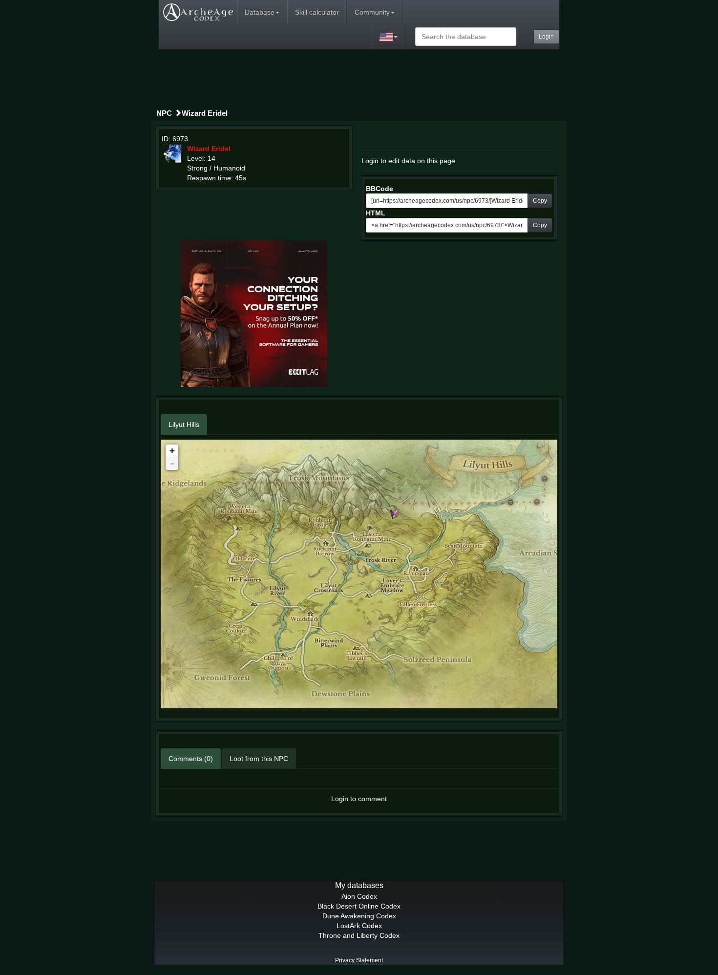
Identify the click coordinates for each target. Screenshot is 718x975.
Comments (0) (191, 759)
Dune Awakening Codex (359, 916)
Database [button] (260, 12)
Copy (540, 200)
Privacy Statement (359, 960)
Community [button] (372, 12)
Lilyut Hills (184, 424)
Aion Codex (359, 896)
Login (546, 36)
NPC (164, 113)
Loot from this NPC (259, 759)
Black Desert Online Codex (359, 906)
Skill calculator (317, 12)
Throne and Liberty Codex (359, 935)
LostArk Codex (359, 926)
